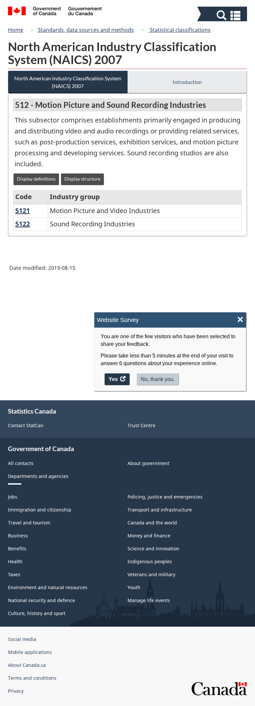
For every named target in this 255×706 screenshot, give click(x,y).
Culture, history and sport (36, 613)
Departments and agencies (38, 476)
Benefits (17, 548)
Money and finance (149, 535)
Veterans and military (151, 574)
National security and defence (41, 600)
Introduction (187, 82)
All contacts (21, 463)
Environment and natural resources (47, 587)
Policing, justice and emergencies (165, 497)
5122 (22, 223)
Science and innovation (153, 548)
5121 (22, 210)
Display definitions (36, 179)
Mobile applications (30, 652)
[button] (223, 15)
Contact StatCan (25, 425)
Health (15, 561)
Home (15, 30)
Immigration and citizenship (39, 510)
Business (18, 535)
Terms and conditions (32, 678)
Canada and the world (152, 522)
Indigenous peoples (150, 561)
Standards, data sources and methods (86, 30)
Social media (22, 639)
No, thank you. (158, 379)
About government (148, 463)
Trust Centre (141, 425)
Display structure (82, 179)
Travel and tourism (29, 522)
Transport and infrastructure (160, 510)
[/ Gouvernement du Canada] (55, 12)
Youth (134, 587)
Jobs (12, 497)
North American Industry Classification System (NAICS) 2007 (67, 82)
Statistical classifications (179, 30)
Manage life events (149, 600)
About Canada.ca (27, 665)
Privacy (16, 691)
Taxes (14, 574)
